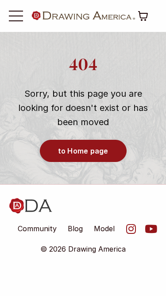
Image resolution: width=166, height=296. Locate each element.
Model (104, 228)
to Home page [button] (83, 150)
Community (37, 228)
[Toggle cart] (143, 16)
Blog (75, 228)
